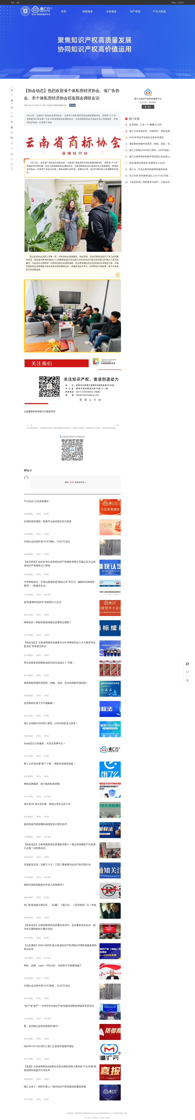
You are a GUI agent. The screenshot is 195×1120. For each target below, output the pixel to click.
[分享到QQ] (12, 127)
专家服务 (111, 11)
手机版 (173, 2)
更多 (125, 1113)
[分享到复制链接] (12, 116)
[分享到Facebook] (12, 143)
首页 (63, 11)
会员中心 (181, 2)
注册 (17, 2)
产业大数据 (159, 11)
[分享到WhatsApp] (12, 159)
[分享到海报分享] (12, 164)
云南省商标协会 (118, 1113)
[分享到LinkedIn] (12, 154)
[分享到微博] (12, 132)
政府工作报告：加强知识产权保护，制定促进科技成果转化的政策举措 (96, 427)
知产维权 (135, 11)
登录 (12, 2)
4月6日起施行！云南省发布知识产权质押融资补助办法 (49, 427)
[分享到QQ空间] (12, 122)
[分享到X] (12, 148)
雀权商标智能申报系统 (82, 1113)
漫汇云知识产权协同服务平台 (148, 98)
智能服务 (87, 11)
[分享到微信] (12, 138)
